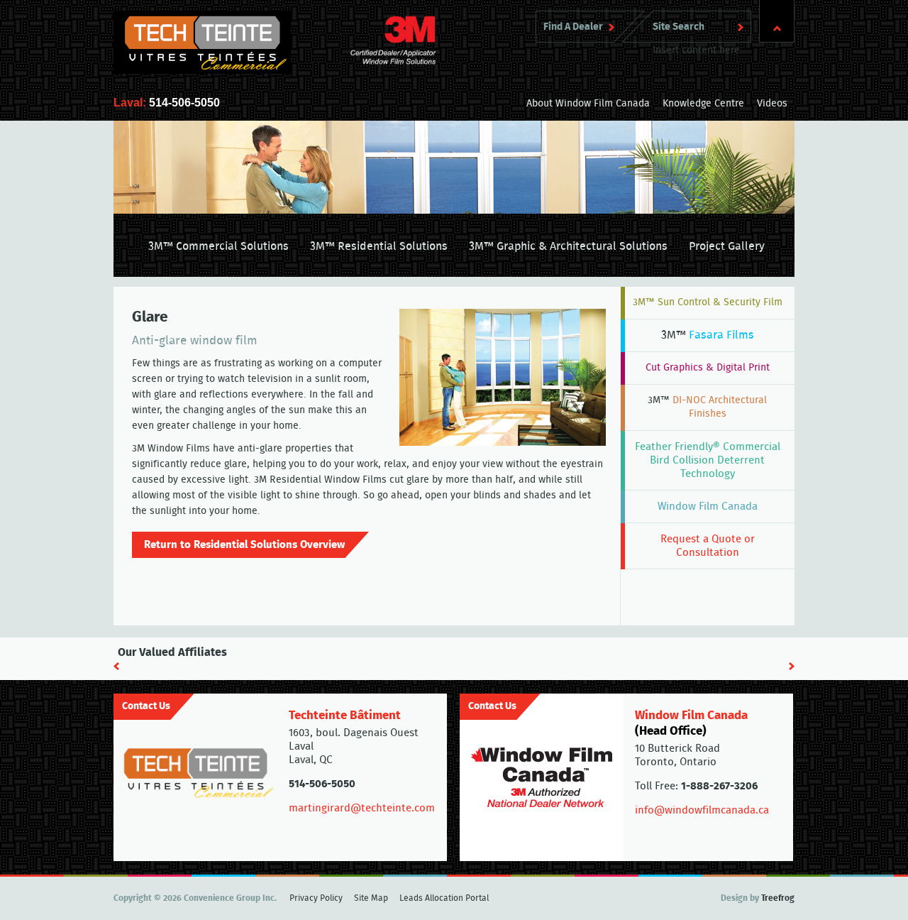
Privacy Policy (316, 898)
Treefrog (777, 898)
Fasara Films (707, 335)
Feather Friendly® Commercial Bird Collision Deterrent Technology (707, 460)
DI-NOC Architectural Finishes (707, 407)
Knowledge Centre (703, 104)
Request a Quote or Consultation (707, 546)
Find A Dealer (573, 27)
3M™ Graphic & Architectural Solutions (568, 246)
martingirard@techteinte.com (362, 808)
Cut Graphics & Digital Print (708, 368)
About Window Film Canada (588, 104)
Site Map (371, 898)
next (791, 666)
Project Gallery (727, 246)
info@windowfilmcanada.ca (702, 810)
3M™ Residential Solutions (379, 246)
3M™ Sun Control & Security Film (707, 302)
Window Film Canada (708, 506)
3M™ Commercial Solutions (218, 246)
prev (116, 666)
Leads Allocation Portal (444, 898)
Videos (772, 104)
